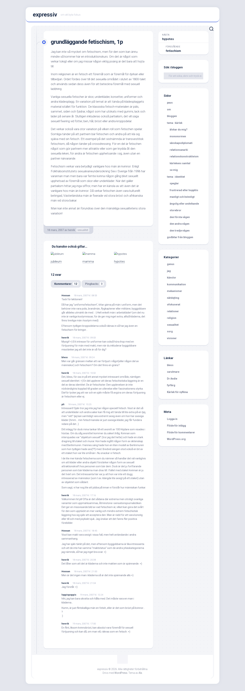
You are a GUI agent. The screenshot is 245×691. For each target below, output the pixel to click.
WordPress (120, 672)
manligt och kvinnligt (182, 196)
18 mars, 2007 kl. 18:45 (85, 530)
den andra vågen (179, 223)
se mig (174, 169)
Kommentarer (65, 283)
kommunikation (176, 284)
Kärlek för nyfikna (177, 392)
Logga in (172, 419)
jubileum (56, 261)
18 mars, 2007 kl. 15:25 (79, 404)
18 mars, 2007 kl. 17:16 (84, 495)
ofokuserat (173, 304)
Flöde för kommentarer (181, 432)
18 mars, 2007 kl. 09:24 (83, 357)
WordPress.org (176, 439)
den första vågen (180, 217)
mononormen (178, 136)
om (169, 109)
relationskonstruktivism (184, 156)
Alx (140, 672)
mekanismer (174, 291)
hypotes (119, 261)
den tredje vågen (180, 230)
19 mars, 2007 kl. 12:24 (91, 594)
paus (170, 102)
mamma (88, 261)
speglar (174, 183)
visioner (172, 338)
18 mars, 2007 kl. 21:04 (84, 583)
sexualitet (82, 230)
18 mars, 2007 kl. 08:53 (85, 295)
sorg (170, 331)
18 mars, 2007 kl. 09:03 (84, 337)
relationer (173, 311)
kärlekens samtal (180, 163)
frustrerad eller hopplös (184, 190)
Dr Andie (172, 378)
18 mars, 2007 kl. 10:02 (84, 373)
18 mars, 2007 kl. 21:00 (85, 571)
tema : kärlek (174, 122)
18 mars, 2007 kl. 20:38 (84, 559)
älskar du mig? (178, 129)
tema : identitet (176, 176)
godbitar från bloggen (180, 237)
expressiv (45, 14)
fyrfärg (171, 385)
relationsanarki (179, 149)
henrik (71, 230)
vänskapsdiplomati (181, 143)
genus (170, 264)
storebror (175, 210)
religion (171, 318)
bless (65, 357)
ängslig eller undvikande (184, 203)
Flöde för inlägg (176, 425)
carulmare (173, 371)
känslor (171, 277)
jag (169, 271)
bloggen (172, 116)
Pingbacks (94, 283)
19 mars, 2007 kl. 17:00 (84, 623)
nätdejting (173, 297)
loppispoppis (69, 594)
